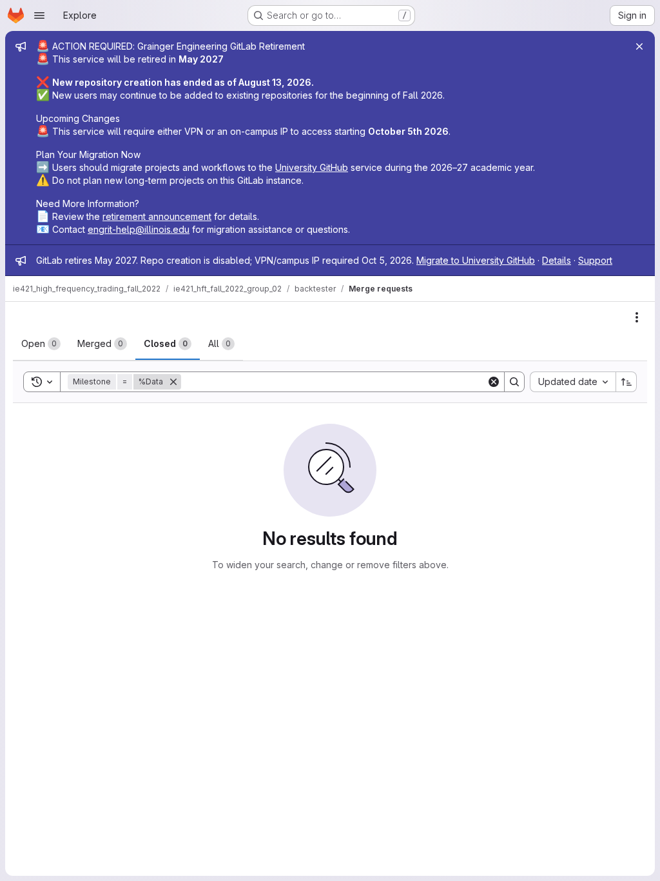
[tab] (41, 344)
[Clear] (493, 382)
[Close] (639, 46)
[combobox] (573, 381)
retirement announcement (156, 216)
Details (556, 260)
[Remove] (173, 382)
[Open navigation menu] (39, 15)
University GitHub (311, 167)
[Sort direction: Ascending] (626, 381)
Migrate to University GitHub (475, 260)
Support (595, 260)
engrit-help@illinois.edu (138, 229)
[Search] (514, 381)
